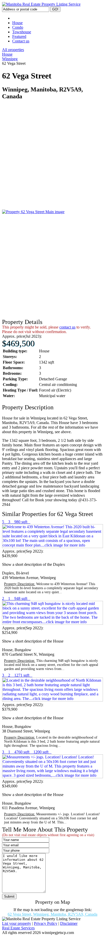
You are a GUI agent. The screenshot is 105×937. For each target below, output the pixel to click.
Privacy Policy (45, 923)
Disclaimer (68, 923)
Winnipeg (10, 59)
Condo (17, 27)
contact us (67, 327)
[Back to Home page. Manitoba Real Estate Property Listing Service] (41, 4)
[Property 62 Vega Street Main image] (33, 212)
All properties (13, 50)
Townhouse (21, 32)
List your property (16, 923)
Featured (19, 36)
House (17, 23)
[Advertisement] (52, 157)
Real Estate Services (18, 928)
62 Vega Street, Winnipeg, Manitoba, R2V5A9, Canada (52, 914)
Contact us (20, 41)
